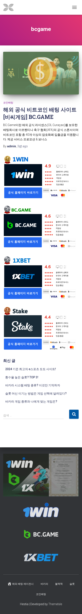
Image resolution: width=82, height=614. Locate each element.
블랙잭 (59, 583)
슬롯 (72, 583)
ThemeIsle (55, 604)
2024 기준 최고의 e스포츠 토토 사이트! (30, 369)
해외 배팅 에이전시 (23, 583)
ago (22, 146)
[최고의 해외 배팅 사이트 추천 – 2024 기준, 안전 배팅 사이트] (10, 7)
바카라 (44, 583)
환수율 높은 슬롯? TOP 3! (21, 377)
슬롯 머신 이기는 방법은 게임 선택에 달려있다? (36, 393)
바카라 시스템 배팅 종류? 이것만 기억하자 (32, 385)
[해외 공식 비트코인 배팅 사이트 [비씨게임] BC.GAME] (41, 73)
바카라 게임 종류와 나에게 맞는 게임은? (31, 401)
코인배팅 (8, 102)
